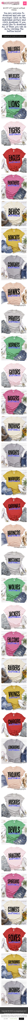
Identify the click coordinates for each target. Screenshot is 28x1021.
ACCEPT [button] (21, 1018)
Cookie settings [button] (13, 1018)
